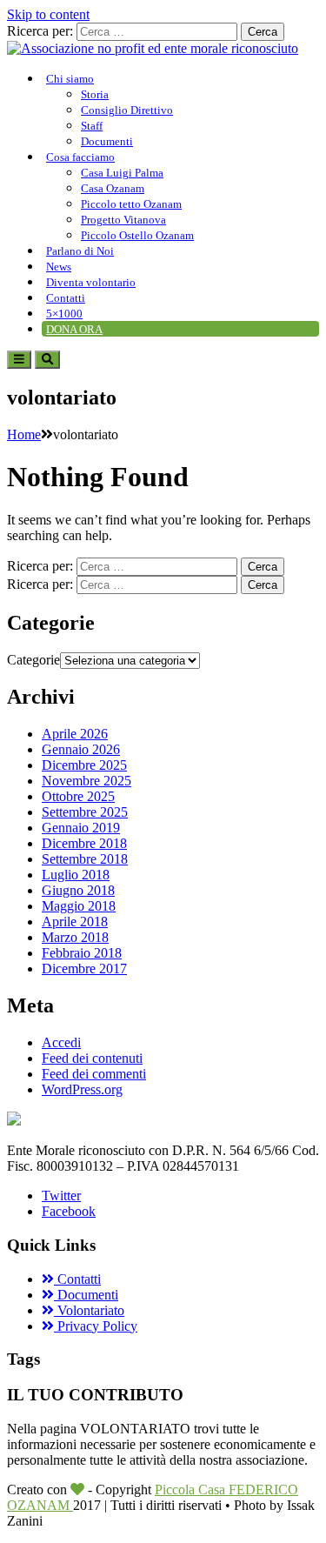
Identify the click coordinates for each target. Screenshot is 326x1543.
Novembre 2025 (86, 780)
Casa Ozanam (112, 188)
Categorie (33, 659)
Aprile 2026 (75, 733)
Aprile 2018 (75, 921)
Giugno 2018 (78, 890)
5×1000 (64, 313)
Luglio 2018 (76, 874)
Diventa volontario (91, 282)
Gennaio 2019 (81, 827)
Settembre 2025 (85, 812)
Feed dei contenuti (92, 1058)
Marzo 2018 (75, 937)
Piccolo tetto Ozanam (131, 203)
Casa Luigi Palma (122, 172)
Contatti (65, 297)
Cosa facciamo (80, 157)
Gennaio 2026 (81, 749)
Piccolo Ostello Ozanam (137, 235)
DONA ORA (74, 329)
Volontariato (89, 1310)
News (58, 266)
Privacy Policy (95, 1326)
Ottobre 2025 (78, 796)
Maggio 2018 (79, 905)
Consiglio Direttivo (127, 110)
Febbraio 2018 (82, 952)
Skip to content (48, 14)
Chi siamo (70, 78)
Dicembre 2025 (84, 765)
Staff (92, 125)
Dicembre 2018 (84, 843)
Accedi (61, 1042)
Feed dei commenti (94, 1073)
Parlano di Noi (80, 250)
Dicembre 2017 (84, 968)
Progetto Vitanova (123, 219)
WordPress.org (82, 1089)
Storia (95, 94)
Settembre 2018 (85, 859)
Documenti (107, 141)
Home (24, 434)
